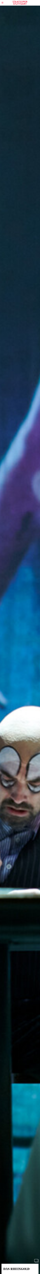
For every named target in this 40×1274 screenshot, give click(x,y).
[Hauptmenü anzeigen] (2, 2)
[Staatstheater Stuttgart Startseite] (20, 3)
